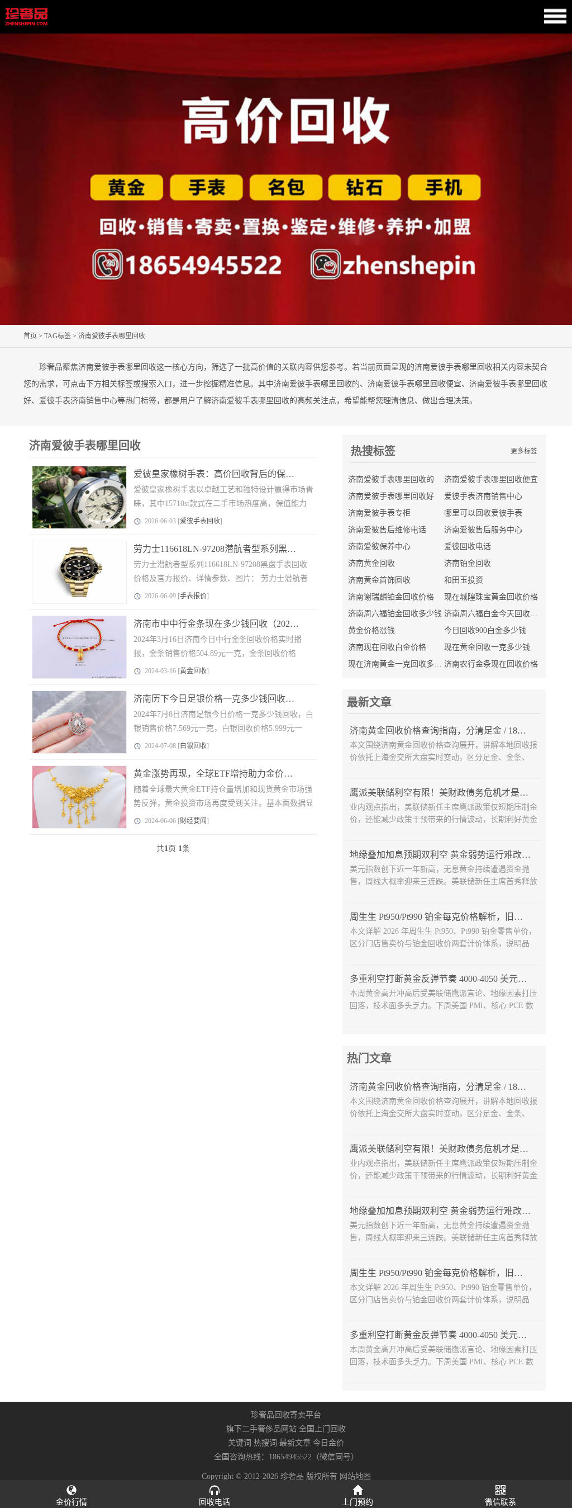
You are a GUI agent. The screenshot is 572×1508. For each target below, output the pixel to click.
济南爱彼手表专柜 (379, 513)
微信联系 (500, 1502)
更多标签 (524, 451)
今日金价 (328, 1443)
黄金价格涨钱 (371, 630)
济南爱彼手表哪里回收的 (391, 479)
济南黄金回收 (371, 563)
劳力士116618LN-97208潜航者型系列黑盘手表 (224, 549)
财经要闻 (193, 821)
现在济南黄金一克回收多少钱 (399, 664)
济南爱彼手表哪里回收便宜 (491, 479)
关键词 (239, 1443)
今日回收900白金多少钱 (485, 630)
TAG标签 (57, 336)
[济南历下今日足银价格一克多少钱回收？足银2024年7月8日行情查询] (71, 722)
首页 (30, 336)
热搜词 (265, 1443)
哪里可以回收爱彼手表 (483, 513)
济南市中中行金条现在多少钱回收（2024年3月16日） (239, 623)
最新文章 (295, 1443)
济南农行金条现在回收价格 (491, 664)
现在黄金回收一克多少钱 (487, 647)
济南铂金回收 (467, 563)
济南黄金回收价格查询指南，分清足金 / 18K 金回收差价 (460, 730)
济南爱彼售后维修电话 (387, 530)
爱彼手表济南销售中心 (483, 496)
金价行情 (71, 1502)
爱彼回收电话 (467, 546)
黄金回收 (193, 671)
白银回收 (193, 746)
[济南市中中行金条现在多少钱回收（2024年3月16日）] (71, 647)
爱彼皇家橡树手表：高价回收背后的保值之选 (223, 474)
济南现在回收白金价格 (387, 647)
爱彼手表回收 (200, 521)
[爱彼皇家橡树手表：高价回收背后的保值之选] (71, 497)
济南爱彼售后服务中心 (483, 530)
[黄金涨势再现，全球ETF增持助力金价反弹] (71, 797)
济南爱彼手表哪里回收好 (391, 496)
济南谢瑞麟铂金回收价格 (391, 597)
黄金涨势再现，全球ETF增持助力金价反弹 (218, 773)
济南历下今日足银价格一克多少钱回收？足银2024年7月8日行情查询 (268, 698)
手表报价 (193, 596)
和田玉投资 (463, 580)
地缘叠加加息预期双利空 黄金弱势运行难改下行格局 (453, 854)
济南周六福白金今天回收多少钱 (499, 613)
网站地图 (355, 1476)
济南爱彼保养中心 (379, 546)
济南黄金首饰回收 (379, 580)
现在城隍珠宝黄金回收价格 (491, 597)
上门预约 (357, 1502)
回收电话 (214, 1502)
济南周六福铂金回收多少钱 (395, 613)
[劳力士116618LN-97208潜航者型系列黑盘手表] (71, 572)
